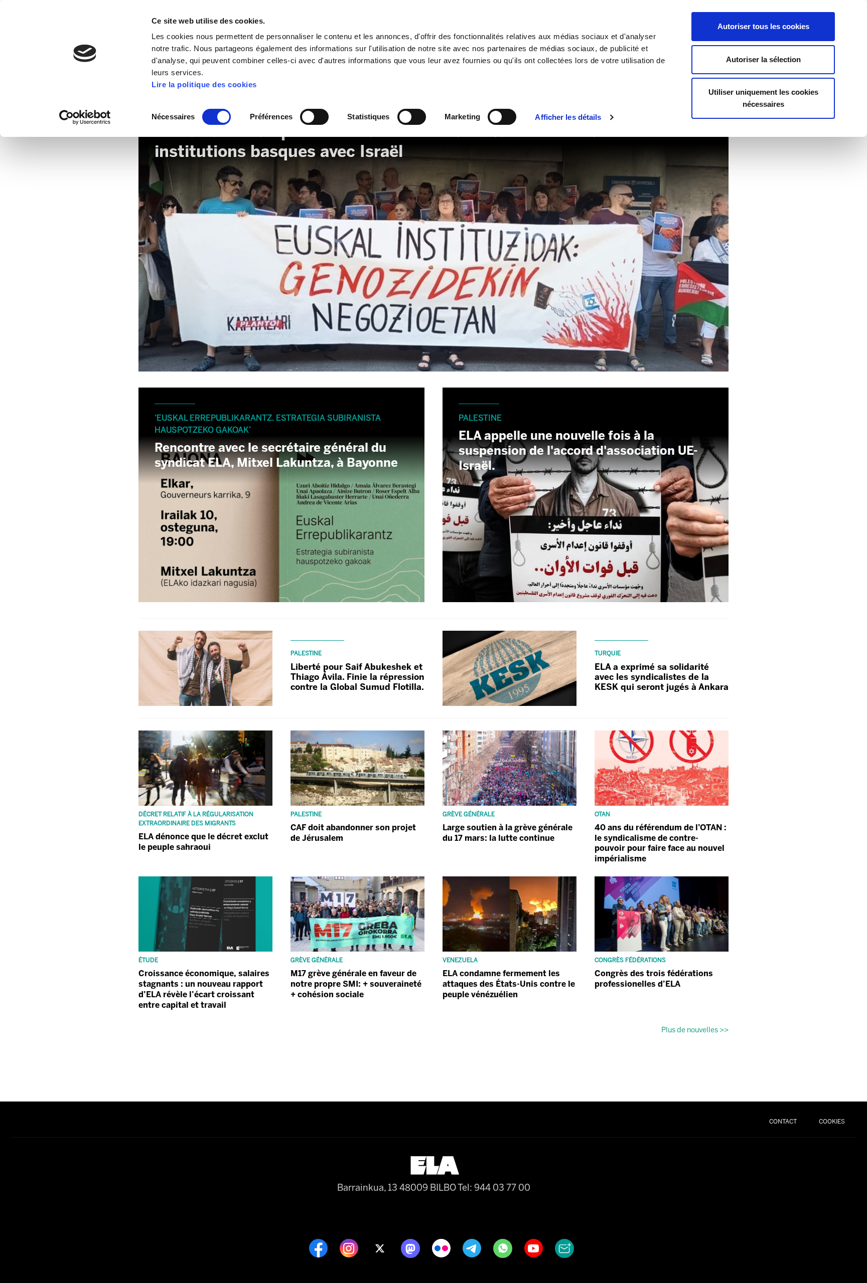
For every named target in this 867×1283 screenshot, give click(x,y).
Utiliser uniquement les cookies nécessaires (763, 98)
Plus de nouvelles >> (695, 1029)
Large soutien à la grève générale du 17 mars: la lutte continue (507, 833)
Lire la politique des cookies (204, 84)
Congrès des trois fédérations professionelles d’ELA (654, 979)
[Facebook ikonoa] (319, 1247)
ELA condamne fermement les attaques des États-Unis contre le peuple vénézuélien (509, 984)
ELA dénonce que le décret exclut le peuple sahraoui (203, 842)
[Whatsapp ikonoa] (503, 1247)
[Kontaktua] (564, 1247)
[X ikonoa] (380, 1247)
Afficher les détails (568, 117)
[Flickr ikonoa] (442, 1247)
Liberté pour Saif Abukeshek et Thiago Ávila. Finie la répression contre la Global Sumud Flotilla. (357, 677)
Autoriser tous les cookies (763, 26)
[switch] (314, 117)
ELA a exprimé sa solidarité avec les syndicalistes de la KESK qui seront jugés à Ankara (662, 677)
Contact (783, 1121)
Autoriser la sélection (763, 59)
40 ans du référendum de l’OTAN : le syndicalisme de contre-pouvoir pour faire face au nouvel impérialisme (661, 843)
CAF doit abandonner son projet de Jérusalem (353, 833)
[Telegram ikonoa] (473, 1247)
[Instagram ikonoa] (350, 1247)
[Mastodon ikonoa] (411, 1247)
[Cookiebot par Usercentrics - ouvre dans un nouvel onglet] (85, 117)
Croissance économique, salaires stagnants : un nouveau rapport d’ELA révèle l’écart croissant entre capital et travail (203, 989)
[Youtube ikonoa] (534, 1247)
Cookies (832, 1121)
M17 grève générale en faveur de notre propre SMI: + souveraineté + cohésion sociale (356, 984)
